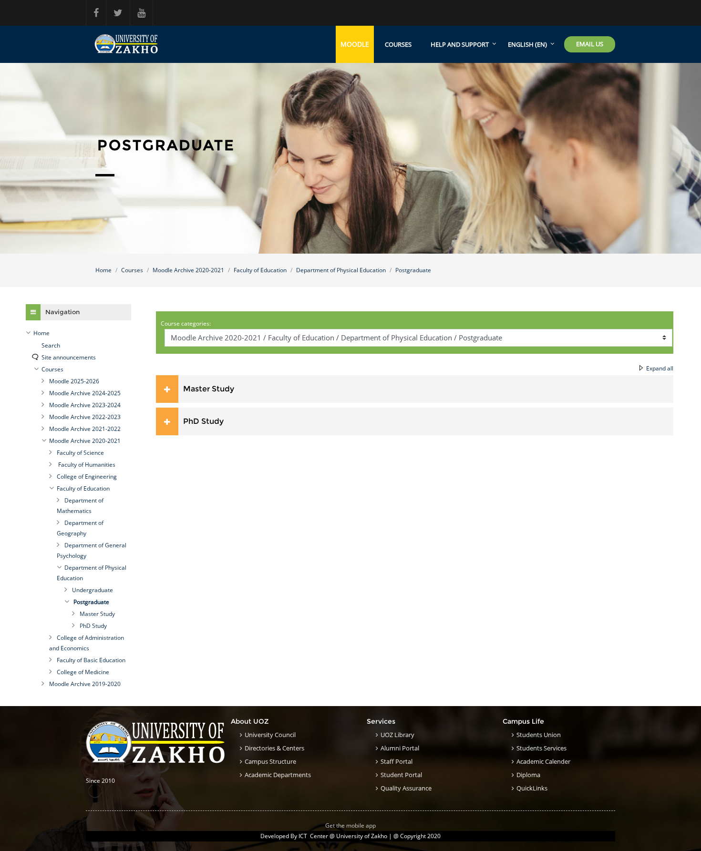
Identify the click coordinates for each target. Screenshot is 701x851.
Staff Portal (396, 761)
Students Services (541, 748)
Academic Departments (278, 774)
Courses (398, 44)
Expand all (659, 368)
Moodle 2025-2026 (74, 381)
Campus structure (270, 761)
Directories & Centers (274, 748)
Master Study (208, 388)
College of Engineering (87, 476)
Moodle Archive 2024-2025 (85, 393)
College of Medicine (83, 672)
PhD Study (203, 421)
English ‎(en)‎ (527, 44)
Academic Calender (543, 761)
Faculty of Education (260, 270)
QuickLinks (531, 788)
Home (103, 270)
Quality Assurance (406, 788)
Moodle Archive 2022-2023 (85, 417)
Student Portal (401, 774)
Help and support (460, 44)
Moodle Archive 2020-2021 (188, 270)
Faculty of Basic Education (91, 660)
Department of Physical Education (341, 270)
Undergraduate (92, 590)
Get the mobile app (350, 825)
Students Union (538, 734)
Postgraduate (413, 270)
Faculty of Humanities (86, 465)
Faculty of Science (80, 453)
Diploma (528, 774)
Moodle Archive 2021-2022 (85, 429)
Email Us (589, 44)
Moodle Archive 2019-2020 (85, 684)
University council (270, 734)
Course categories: (186, 323)
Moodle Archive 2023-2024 (85, 405)
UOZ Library (397, 734)
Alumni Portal (400, 748)
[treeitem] (78, 333)
